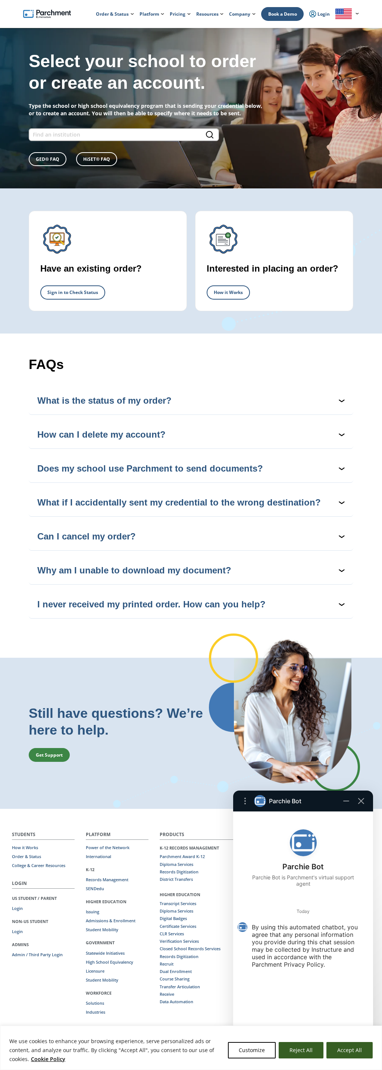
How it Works (228, 292)
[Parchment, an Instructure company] (47, 14)
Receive (167, 994)
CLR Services (172, 933)
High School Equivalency (109, 962)
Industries (95, 1012)
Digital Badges (173, 918)
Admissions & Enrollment (110, 920)
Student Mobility (102, 929)
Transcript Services (178, 903)
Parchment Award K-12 (182, 856)
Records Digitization (179, 872)
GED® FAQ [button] (47, 159)
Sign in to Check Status (72, 292)
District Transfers (176, 879)
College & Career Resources (38, 865)
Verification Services (179, 941)
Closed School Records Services (190, 948)
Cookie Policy (48, 1059)
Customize (252, 1050)
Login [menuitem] (323, 14)
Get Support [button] (49, 755)
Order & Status (26, 856)
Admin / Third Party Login (37, 954)
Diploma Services (176, 864)
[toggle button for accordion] (191, 400)
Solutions (95, 1003)
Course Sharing (175, 979)
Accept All (349, 1050)
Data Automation (176, 1001)
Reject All (301, 1050)
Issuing (92, 911)
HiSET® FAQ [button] (96, 159)
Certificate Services (178, 926)
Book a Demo (282, 14)
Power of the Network (107, 847)
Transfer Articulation (180, 986)
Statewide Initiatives (105, 953)
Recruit (166, 964)
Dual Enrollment (176, 971)
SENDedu (95, 888)
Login (17, 908)
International (98, 856)
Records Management (107, 879)
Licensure (95, 971)
